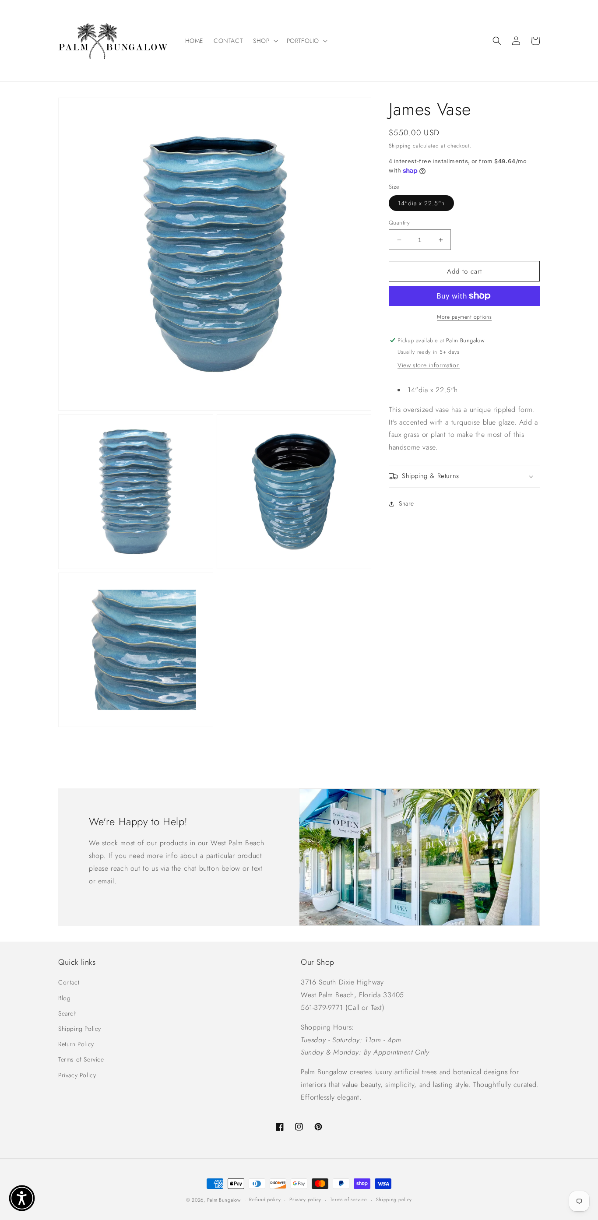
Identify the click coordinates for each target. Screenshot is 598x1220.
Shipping (400, 146)
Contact (68, 982)
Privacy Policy (77, 1075)
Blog (64, 998)
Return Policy (76, 1044)
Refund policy (265, 1199)
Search (67, 1013)
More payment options (464, 317)
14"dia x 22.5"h (421, 203)
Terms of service (348, 1199)
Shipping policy (394, 1199)
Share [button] (406, 503)
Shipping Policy (79, 1028)
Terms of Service (81, 1059)
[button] (264, 41)
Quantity (399, 222)
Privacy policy (305, 1199)
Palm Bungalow (224, 1199)
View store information (428, 365)
